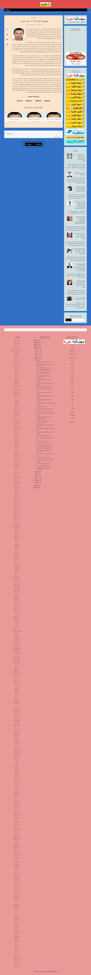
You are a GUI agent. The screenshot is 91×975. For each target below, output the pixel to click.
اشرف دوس (16, 375)
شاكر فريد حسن (17, 586)
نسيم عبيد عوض (16, 919)
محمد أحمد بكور (16, 809)
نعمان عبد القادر (16, 921)
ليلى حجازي (16, 772)
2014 (37, 342)
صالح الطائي (16, 596)
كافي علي (16, 745)
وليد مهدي (16, 946)
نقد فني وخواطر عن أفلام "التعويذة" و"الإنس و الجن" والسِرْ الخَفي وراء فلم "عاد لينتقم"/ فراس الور (79, 267)
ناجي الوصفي (16, 896)
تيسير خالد (17, 425)
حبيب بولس (16, 464)
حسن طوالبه (16, 474)
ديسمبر (38, 349)
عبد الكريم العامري (16, 643)
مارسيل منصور (16, 780)
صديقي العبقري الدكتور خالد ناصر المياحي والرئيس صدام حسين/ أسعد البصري (79, 251)
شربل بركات (16, 589)
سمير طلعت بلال (16, 579)
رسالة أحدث (29, 144)
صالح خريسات (16, 603)
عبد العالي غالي (16, 638)
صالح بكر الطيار (17, 601)
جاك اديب (17, 432)
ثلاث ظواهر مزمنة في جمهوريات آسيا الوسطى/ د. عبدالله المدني (80, 236)
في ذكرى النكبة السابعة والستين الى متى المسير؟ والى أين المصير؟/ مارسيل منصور (79, 284)
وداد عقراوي (16, 939)
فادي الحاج (16, 718)
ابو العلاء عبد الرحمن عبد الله (16, 350)
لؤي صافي (16, 767)
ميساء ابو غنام (16, 889)
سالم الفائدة (16, 539)
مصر (16, 859)
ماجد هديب (16, 775)
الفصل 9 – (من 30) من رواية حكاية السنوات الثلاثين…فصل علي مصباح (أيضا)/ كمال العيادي (80, 205)
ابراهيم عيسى (16, 345)
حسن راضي (16, 469)
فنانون (72, 405)
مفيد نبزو (16, 872)
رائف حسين (16, 504)
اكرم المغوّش (16, 380)
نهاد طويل (16, 926)
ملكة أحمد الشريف (16, 874)
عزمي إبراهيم (16, 670)
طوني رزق (16, 626)
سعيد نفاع (16, 559)
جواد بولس (17, 445)
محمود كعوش (16, 849)
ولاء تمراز (16, 944)
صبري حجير (16, 611)
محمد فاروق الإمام (16, 839)
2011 (37, 485)
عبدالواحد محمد (17, 663)
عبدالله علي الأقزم (16, 661)
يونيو (38, 471)
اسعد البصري (16, 370)
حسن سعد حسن (16, 472)
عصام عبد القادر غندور (16, 673)
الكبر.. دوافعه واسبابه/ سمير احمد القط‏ (43, 443)
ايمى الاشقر (16, 410)
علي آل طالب (16, 685)
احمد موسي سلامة (16, 365)
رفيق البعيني (16, 524)
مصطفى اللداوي (16, 862)
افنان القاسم (16, 378)
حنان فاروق (16, 489)
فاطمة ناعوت (16, 723)
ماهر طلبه (16, 787)
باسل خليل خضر (16, 415)
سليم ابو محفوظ (17, 564)
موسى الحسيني (17, 881)
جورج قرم (16, 450)
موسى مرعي (16, 884)
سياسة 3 (72, 367)
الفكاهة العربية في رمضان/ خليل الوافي (43, 386)
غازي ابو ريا (16, 705)
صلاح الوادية (16, 616)
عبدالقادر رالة (16, 653)
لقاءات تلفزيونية (72, 357)
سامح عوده (16, 541)
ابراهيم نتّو (16, 348)
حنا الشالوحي (16, 487)
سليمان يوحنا (16, 569)
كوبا (16, 760)
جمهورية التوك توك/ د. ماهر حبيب (43, 465)
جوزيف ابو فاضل (16, 457)
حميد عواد (17, 484)
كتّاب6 (72, 389)
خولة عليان (16, 499)
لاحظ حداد (17, 762)
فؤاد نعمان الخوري (16, 715)
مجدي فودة (16, 797)
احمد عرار (16, 360)
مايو (38, 473)
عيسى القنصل (16, 703)
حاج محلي (16, 462)
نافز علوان (16, 901)
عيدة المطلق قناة (16, 700)
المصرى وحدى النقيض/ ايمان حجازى (43, 367)
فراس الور (16, 728)
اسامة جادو (16, 368)
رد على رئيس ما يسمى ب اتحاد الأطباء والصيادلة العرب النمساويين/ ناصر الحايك (79, 157)
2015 (37, 340)
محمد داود (17, 827)
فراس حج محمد (17, 730)
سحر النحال (16, 546)
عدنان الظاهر (16, 668)
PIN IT (19, 101)
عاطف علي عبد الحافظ (16, 631)
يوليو (38, 360)
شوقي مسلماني (17, 591)
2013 (37, 344)
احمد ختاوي (16, 355)
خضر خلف (17, 494)
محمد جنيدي (16, 824)
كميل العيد (16, 757)
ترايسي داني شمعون (17, 422)
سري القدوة (16, 551)
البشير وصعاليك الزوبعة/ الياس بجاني (43, 370)
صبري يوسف (16, 613)
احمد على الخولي (16, 363)
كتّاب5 (72, 386)
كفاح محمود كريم (16, 752)
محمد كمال (16, 842)
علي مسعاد (16, 690)
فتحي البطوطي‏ (16, 725)
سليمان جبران (16, 566)
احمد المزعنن (16, 353)
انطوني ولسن (16, 400)
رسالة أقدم (38, 144)
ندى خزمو (16, 911)
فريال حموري (16, 735)
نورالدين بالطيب (17, 931)
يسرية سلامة (16, 953)
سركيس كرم (16, 549)
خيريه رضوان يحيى (16, 502)
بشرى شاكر (16, 417)
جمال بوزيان (16, 437)
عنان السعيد (16, 698)
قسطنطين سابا (16, 740)
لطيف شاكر (16, 770)
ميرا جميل (17, 886)
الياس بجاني (16, 383)
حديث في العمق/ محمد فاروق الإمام (43, 362)
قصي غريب (16, 742)
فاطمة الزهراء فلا (16, 720)
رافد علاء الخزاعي (16, 512)
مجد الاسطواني (16, 792)
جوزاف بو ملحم (17, 455)
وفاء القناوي (16, 941)
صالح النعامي (16, 598)
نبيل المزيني (16, 904)
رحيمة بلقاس (16, 519)
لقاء (72, 402)
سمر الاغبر (17, 571)
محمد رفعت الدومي (16, 829)
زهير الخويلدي (16, 529)
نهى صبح (16, 929)
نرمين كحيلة (16, 914)
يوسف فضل (16, 966)
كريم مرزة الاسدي (16, 750)
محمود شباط (16, 847)
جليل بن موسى (17, 435)
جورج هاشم (16, 452)
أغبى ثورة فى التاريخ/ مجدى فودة (79, 173)
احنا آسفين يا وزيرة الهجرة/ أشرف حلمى (80, 298)
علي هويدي (16, 693)
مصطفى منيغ (16, 869)
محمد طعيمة (16, 834)
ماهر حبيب (33, 17)
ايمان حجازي (16, 407)
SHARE (47, 101)
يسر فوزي (16, 951)
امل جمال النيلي (16, 395)
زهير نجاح (16, 531)
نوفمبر (38, 351)
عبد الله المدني (17, 651)
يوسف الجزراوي (17, 958)
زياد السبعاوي (16, 534)
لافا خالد (16, 765)
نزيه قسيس (17, 916)
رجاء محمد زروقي (16, 514)
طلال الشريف (16, 621)
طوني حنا (16, 623)
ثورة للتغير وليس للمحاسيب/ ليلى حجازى (44, 447)
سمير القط (17, 574)
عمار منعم (17, 695)
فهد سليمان (16, 737)
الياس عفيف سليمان (17, 385)
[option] (53, 118)
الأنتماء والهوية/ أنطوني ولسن (41, 422)
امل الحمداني (16, 392)
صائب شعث (16, 594)
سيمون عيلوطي (17, 584)
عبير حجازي (16, 666)
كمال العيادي (16, 755)
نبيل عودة (17, 909)
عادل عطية (16, 628)
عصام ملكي (16, 675)
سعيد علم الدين (17, 556)
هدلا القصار (17, 934)
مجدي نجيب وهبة (16, 802)
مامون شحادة (16, 782)
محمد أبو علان (16, 807)
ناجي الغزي (16, 894)
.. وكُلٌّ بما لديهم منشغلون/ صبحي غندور (44, 435)
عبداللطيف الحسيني (17, 656)
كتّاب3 (72, 380)
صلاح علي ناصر (17, 618)
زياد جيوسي (16, 536)
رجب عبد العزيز (16, 517)
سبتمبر (38, 355)
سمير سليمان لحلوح (17, 576)
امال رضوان (16, 387)
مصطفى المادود (16, 864)
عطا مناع (16, 678)
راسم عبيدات (16, 507)
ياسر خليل (17, 948)
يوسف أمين (16, 961)
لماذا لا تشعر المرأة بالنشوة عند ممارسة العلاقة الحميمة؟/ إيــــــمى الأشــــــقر (80, 189)
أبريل (38, 476)
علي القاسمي (16, 688)
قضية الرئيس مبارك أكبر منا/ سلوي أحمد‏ (44, 411)
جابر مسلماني (16, 430)
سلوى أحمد (16, 561)
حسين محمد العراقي (17, 477)
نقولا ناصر (16, 924)
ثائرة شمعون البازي (16, 427)
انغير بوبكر (17, 402)
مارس (38, 478)
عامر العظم (17, 633)
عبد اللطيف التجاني (16, 648)
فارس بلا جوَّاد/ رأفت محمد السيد (42, 441)
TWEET (37, 101)
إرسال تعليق (57, 137)
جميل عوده (16, 442)
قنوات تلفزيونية (72, 421)
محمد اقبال (16, 812)
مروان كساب (16, 857)
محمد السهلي (16, 817)
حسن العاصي (16, 467)
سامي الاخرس (16, 544)
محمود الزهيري (16, 844)
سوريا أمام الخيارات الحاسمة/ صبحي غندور (44, 408)
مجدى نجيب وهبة (16, 800)
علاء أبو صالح (16, 680)
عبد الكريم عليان (16, 646)
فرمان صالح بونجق (16, 733)
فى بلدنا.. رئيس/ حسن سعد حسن (42, 463)
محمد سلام (16, 832)
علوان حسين (16, 683)
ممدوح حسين (16, 876)
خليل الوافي (16, 497)
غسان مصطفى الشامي (16, 710)
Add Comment (30, 24)
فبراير (38, 480)
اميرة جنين (16, 397)
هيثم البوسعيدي (17, 936)
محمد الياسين (16, 819)
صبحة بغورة (16, 606)
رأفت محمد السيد (16, 509)
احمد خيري (16, 358)
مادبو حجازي (16, 777)
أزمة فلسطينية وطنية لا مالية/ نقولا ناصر (43, 445)
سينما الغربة (72, 411)
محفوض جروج (16, 805)
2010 (36, 487)
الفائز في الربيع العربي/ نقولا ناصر (42, 420)
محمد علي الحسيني (17, 837)
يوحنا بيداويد (16, 956)
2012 (37, 347)
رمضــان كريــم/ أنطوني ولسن (41, 406)
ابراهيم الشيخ (16, 340)
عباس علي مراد (17, 636)
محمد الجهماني (17, 814)
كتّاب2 (72, 376)
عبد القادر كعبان (16, 641)
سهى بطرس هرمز (16, 581)
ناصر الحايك (16, 899)
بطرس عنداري (16, 420)
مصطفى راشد (16, 867)
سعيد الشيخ (16, 554)
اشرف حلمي (16, 373)
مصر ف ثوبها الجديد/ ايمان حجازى (43, 457)
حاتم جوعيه (16, 459)
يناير (38, 482)
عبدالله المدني (16, 658)
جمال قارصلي (16, 440)
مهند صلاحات (16, 879)
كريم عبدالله (16, 747)
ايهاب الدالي (16, 412)
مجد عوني (17, 795)
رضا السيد (16, 522)
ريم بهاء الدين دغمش (17, 526)
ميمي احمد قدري (16, 891)
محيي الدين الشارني (16, 852)
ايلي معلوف (16, 405)
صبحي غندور (16, 608)
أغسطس (38, 357)
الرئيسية (72, 345)
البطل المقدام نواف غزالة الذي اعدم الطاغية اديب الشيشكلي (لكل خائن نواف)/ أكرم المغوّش (80, 220)
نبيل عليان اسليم (16, 906)
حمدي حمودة (16, 479)
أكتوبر (38, 353)
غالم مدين (17, 708)
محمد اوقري (16, 822)
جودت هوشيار (16, 447)
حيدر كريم (16, 492)
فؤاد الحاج (17, 713)
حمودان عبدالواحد (16, 482)
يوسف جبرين (16, 963)
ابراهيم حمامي (16, 343)
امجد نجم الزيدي (16, 390)
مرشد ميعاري (16, 854)
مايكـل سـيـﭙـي (16, 790)
